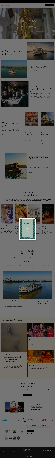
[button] (35, 218)
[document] (27, 229)
